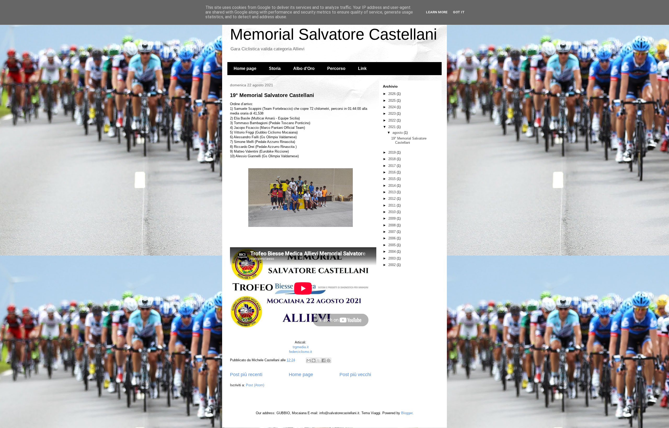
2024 (392, 107)
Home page (245, 68)
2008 (392, 225)
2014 (392, 186)
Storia (275, 68)
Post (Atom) (255, 385)
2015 (392, 179)
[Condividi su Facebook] (323, 360)
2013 (392, 192)
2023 (392, 114)
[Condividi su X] (318, 360)
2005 (392, 245)
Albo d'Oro (304, 68)
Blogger (406, 413)
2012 (392, 199)
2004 (392, 252)
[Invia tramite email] (308, 360)
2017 (392, 166)
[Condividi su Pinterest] (328, 360)
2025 (392, 101)
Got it (459, 12)
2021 (392, 127)
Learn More (437, 12)
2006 (392, 238)
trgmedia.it (301, 347)
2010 (392, 212)
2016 (392, 172)
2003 (392, 258)
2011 (392, 205)
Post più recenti (246, 374)
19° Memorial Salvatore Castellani (272, 95)
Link (362, 68)
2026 (392, 94)
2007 (392, 232)
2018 (392, 159)
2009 (392, 218)
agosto (398, 133)
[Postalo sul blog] (313, 360)
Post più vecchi (355, 374)
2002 (392, 265)
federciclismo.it (300, 352)
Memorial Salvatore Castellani (333, 34)
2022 (392, 120)
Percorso (336, 68)
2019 (392, 152)
